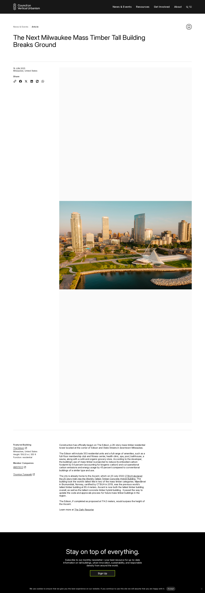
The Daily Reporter (84, 509)
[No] (201, 588)
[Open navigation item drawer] (150, 6)
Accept (171, 589)
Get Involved (162, 6)
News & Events (122, 6)
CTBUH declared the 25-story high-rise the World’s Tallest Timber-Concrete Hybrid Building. (100, 477)
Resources (142, 6)
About (178, 6)
